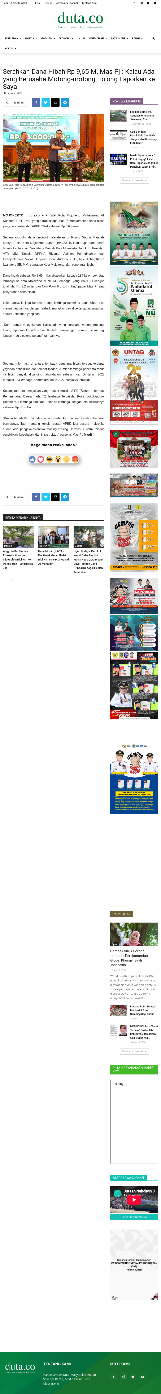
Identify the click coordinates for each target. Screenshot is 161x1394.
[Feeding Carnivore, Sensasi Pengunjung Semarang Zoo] (118, 116)
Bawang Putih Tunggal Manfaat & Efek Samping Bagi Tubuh (143, 1010)
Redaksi (48, 2)
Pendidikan (96, 38)
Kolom (9, 48)
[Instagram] (141, 3)
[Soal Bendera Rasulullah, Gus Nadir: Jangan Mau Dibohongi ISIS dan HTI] (118, 135)
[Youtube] (155, 3)
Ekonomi (64, 38)
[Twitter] (148, 3)
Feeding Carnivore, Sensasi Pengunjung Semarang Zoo (142, 115)
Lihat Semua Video (134, 1217)
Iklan (37, 2)
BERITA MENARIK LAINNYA (23, 517)
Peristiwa (11, 38)
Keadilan (46, 38)
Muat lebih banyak (133, 180)
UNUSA (81, 38)
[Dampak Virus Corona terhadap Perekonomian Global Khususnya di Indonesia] (134, 934)
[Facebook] (134, 3)
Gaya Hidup (118, 38)
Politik (29, 38)
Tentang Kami (89, 2)
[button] (153, 38)
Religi (136, 38)
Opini (114, 944)
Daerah (8, 545)
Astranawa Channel (67, 2)
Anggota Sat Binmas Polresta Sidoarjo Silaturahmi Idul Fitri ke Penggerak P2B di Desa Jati (18, 560)
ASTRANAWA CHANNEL (129, 1177)
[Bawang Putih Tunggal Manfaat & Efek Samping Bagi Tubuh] (118, 1010)
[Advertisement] (54, 202)
